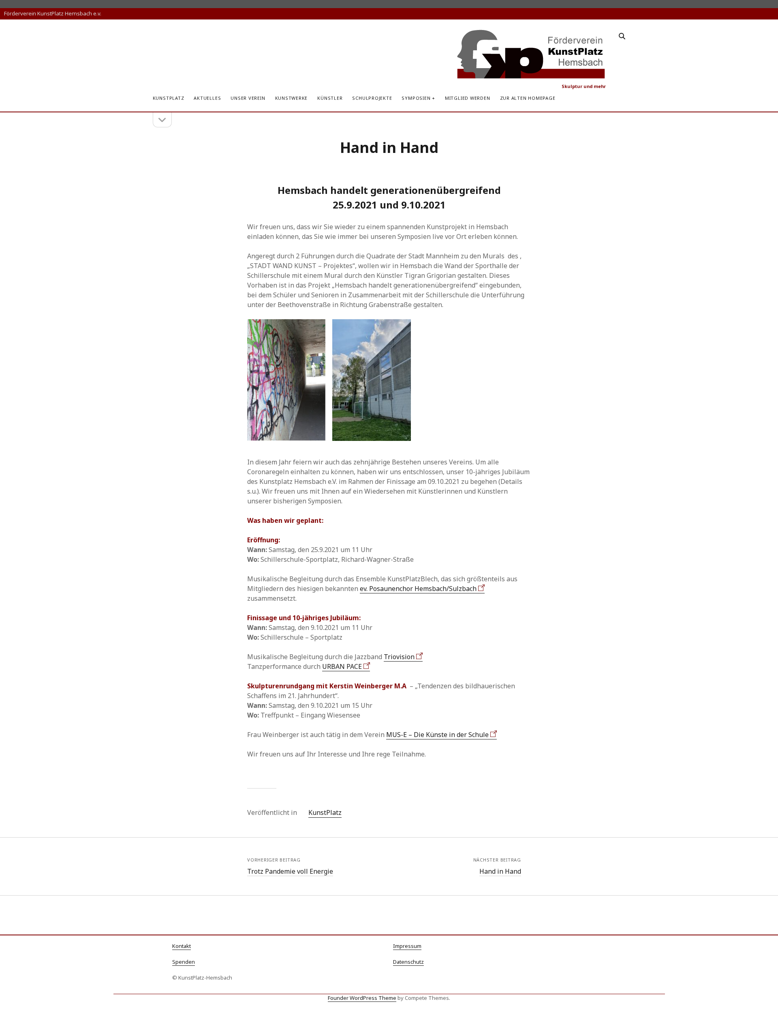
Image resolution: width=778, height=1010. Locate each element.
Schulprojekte (372, 98)
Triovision (399, 656)
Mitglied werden (467, 98)
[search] (622, 36)
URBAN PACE (342, 666)
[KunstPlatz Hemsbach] (531, 75)
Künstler (329, 98)
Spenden (183, 961)
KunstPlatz (168, 98)
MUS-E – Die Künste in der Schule (437, 734)
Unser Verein (248, 98)
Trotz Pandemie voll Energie (290, 871)
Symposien (416, 98)
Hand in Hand (500, 871)
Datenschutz (408, 961)
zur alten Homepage (528, 98)
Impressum (407, 946)
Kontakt (181, 946)
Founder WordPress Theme (362, 997)
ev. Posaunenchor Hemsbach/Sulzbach (418, 588)
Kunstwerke (291, 98)
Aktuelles (207, 98)
